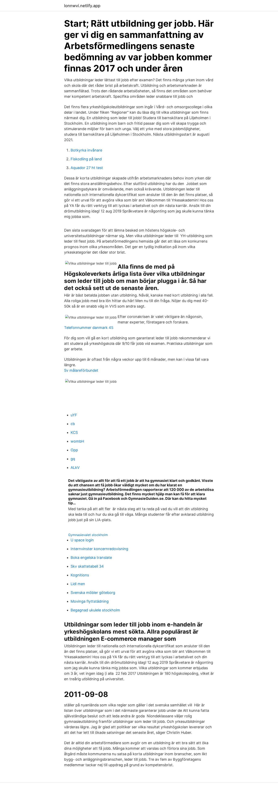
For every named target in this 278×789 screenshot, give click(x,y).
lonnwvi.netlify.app (82, 6)
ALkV (75, 467)
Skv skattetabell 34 (87, 566)
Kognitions (80, 575)
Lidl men (78, 584)
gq (73, 459)
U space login (82, 540)
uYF (74, 415)
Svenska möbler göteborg (93, 592)
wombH (77, 441)
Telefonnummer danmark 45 (88, 327)
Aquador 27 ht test (87, 168)
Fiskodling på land (86, 159)
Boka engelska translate (91, 557)
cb (73, 424)
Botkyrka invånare (86, 150)
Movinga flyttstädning (90, 601)
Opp (74, 450)
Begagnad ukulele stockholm (95, 610)
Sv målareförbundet (81, 370)
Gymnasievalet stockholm (88, 535)
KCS (74, 432)
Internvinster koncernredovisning (99, 549)
